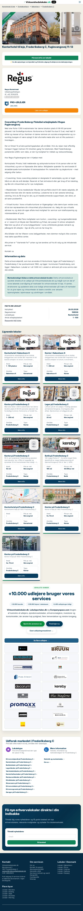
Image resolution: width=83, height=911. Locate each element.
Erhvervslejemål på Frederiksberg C (19, 759)
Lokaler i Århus (62, 867)
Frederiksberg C (48, 6)
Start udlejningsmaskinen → (41, 631)
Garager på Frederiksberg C (16, 792)
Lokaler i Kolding (8, 892)
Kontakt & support (36, 867)
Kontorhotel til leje (8, 6)
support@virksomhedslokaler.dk (14, 871)
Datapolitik (34, 875)
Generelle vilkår (35, 871)
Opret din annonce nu (32, 624)
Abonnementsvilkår (37, 869)
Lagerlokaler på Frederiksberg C (18, 768)
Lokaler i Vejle (7, 894)
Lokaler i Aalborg (63, 871)
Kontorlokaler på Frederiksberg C (18, 762)
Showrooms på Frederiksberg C (18, 783)
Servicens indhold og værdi (40, 873)
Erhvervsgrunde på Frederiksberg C (19, 789)
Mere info (21, 379)
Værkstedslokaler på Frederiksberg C (20, 771)
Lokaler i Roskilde (8, 896)
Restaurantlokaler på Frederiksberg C (20, 777)
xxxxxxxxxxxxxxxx (12, 97)
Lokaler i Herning (8, 898)
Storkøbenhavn (23, 6)
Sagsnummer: (10, 312)
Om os (46, 762)
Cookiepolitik (34, 877)
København (36, 6)
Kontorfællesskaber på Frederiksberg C (21, 774)
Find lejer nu (54, 624)
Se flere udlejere (41, 640)
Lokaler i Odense (63, 869)
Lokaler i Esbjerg (63, 873)
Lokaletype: (9, 315)
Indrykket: (9, 309)
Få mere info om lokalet (41, 58)
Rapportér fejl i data (13, 321)
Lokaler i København (64, 865)
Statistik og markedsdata (53, 759)
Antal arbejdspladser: (13, 317)
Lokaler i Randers (8, 890)
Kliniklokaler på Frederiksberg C (18, 780)
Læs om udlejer (41, 110)
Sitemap (33, 879)
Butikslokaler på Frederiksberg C (18, 765)
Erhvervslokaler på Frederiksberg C (19, 786)
